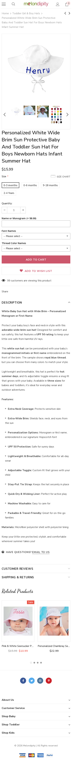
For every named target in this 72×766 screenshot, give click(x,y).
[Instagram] (40, 681)
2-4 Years (9, 193)
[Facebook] (23, 681)
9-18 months (50, 185)
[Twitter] (32, 681)
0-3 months (10, 185)
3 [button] (38, 663)
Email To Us (41, 552)
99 (8, 280)
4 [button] (41, 663)
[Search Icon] (13, 4)
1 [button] (31, 663)
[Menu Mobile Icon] (4, 4)
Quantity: (7, 203)
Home (5, 13)
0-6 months (30, 185)
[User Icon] (57, 4)
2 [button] (34, 663)
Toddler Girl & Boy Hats (26, 13)
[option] (36, 68)
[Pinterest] (49, 681)
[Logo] (36, 4)
